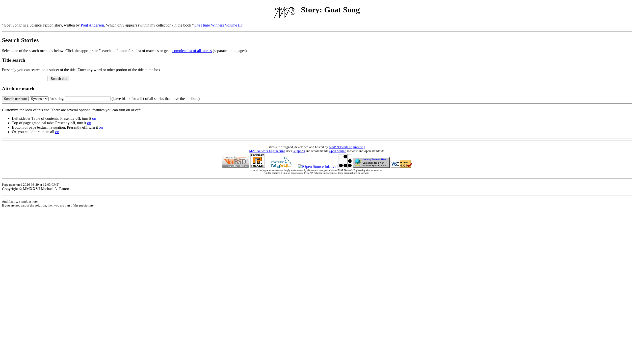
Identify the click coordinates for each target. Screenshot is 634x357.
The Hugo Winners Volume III (218, 25)
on (94, 118)
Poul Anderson (92, 25)
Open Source (337, 151)
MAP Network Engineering (347, 147)
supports (299, 151)
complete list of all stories (192, 51)
